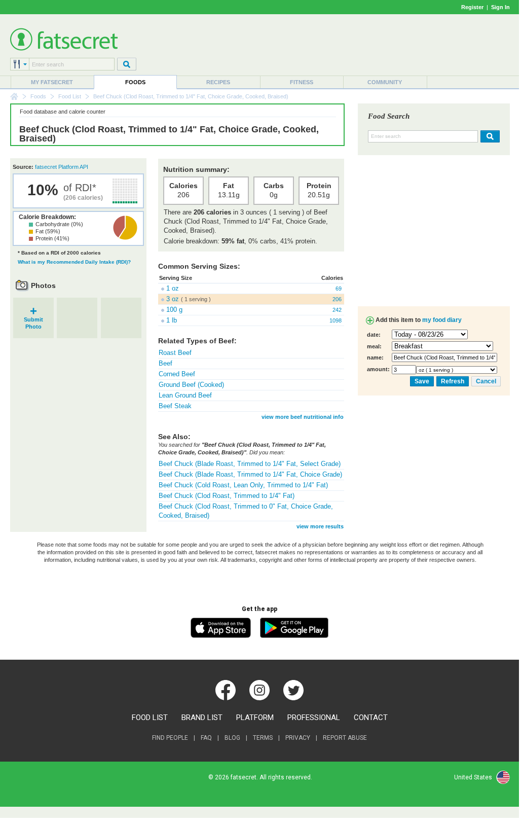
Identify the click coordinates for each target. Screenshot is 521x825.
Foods (135, 82)
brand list (201, 717)
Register (472, 7)
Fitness (301, 82)
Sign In (500, 7)
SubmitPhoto (33, 320)
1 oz (172, 288)
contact (371, 717)
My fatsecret (52, 82)
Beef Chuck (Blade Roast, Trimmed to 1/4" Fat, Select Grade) (250, 464)
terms (263, 737)
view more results (320, 526)
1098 (335, 320)
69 (339, 288)
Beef (165, 363)
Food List (69, 96)
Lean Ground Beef (185, 395)
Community (384, 82)
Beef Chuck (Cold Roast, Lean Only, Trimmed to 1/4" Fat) (243, 485)
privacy (297, 737)
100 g (174, 309)
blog (232, 737)
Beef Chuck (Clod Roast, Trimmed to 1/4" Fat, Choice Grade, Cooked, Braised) (169, 134)
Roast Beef (175, 352)
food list (150, 717)
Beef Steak (175, 406)
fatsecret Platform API (61, 167)
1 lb (171, 320)
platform (255, 717)
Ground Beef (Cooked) (191, 384)
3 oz (172, 299)
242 (337, 310)
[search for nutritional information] (489, 136)
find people (170, 737)
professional (313, 717)
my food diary (442, 320)
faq (206, 737)
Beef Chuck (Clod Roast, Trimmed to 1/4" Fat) (226, 495)
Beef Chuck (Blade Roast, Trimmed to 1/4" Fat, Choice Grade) (250, 474)
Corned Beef (177, 374)
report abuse (345, 737)
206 (337, 299)
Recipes (218, 82)
